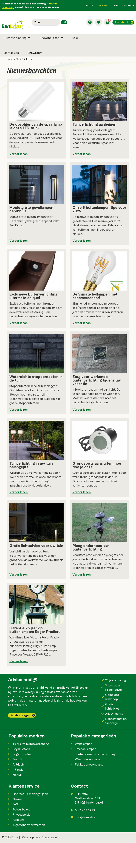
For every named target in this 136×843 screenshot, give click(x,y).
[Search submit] (64, 22)
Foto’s (89, 5)
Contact (129, 5)
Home (10, 59)
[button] (17, 38)
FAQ (116, 5)
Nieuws (103, 5)
